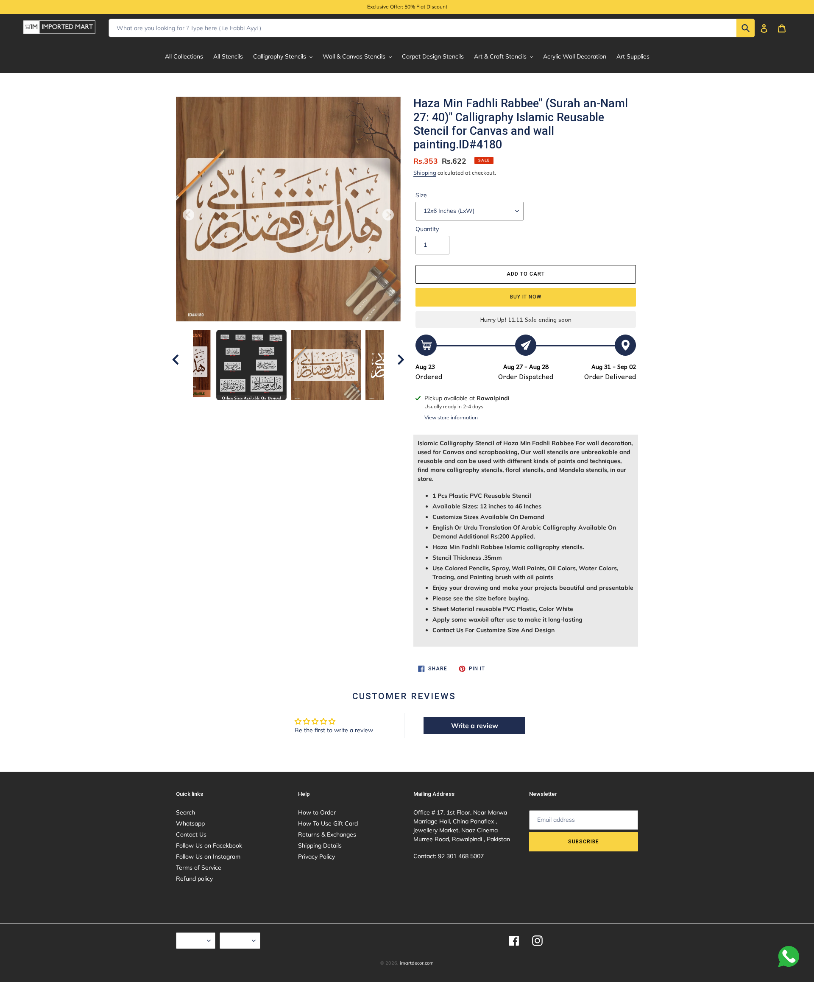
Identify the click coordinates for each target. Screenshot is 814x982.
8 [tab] (333, 409)
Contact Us (191, 834)
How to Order (317, 812)
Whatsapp (190, 823)
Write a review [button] (474, 725)
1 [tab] (244, 409)
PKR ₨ (238, 940)
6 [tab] (307, 409)
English (193, 940)
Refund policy (194, 878)
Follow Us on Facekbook (209, 845)
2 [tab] (256, 409)
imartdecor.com (417, 963)
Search (185, 812)
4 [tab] (282, 409)
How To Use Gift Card (328, 823)
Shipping (424, 172)
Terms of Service (198, 867)
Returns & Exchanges (327, 834)
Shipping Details (320, 845)
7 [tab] (320, 409)
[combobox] (432, 28)
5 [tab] (294, 409)
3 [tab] (269, 409)
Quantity (427, 229)
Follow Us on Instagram (208, 856)
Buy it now (526, 297)
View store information (451, 417)
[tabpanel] (326, 365)
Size (421, 195)
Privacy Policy (316, 856)
